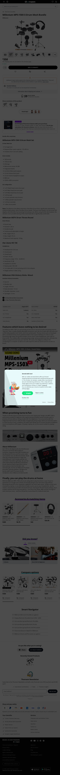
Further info (25, 398)
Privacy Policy (51, 402)
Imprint (44, 402)
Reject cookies (39, 393)
